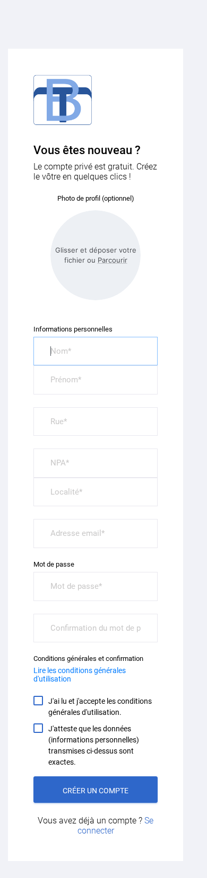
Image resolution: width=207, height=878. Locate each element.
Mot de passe (53, 564)
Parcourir (112, 260)
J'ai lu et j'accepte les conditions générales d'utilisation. (100, 706)
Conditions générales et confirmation (88, 658)
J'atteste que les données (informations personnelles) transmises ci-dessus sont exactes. (93, 745)
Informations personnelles (73, 329)
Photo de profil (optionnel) (95, 198)
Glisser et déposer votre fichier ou (95, 254)
